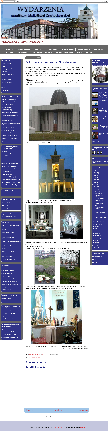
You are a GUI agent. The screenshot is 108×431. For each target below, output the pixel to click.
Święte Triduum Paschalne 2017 (10, 179)
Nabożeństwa (5, 160)
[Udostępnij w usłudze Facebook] (55, 354)
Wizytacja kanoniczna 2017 (8, 135)
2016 (95, 247)
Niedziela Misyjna (6, 107)
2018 (95, 189)
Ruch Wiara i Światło (6, 82)
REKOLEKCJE (5, 120)
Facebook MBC (38, 49)
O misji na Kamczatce (7, 270)
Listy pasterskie (5, 316)
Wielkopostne (5, 171)
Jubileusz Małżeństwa (7, 99)
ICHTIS (3, 268)
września (97, 224)
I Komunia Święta (6, 158)
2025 (95, 173)
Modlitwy (3, 248)
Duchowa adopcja (6, 202)
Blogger (82, 427)
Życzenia (3, 141)
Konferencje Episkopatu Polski (9, 310)
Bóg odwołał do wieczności (8, 216)
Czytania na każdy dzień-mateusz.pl (41, 52)
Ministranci (4, 71)
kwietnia (97, 235)
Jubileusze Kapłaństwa (7, 102)
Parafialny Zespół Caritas (8, 77)
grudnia (97, 191)
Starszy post (83, 410)
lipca (96, 228)
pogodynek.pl (95, 161)
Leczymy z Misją (96, 141)
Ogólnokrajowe (5, 329)
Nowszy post (30, 410)
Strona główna (9, 49)
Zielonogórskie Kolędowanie (8, 337)
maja (96, 233)
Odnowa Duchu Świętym (8, 74)
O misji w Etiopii (5, 273)
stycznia (97, 242)
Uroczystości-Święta (6, 168)
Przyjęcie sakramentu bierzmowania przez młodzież (101, 217)
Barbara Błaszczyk (98, 256)
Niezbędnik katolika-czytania (64, 52)
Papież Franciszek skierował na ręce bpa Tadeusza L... (100, 212)
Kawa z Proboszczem (7, 104)
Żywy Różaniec (5, 90)
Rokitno (3, 193)
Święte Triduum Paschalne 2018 (10, 182)
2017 (95, 245)
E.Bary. (95, 262)
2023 (95, 177)
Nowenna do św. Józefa (7, 251)
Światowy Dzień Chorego (8, 177)
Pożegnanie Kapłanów (7, 118)
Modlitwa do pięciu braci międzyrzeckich (7, 238)
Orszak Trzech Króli (6, 331)
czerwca (97, 231)
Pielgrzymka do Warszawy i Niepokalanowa (99, 202)
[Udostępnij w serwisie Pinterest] (57, 354)
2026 (95, 170)
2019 (95, 186)
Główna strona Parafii (23, 49)
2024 (95, 175)
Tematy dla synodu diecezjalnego (10, 284)
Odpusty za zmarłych (7, 278)
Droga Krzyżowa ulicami (7, 232)
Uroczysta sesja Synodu (7, 133)
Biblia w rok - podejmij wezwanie (10, 225)
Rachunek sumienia (6, 256)
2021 (95, 182)
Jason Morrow (59, 427)
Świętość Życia (5, 208)
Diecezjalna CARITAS (67, 49)
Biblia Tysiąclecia (22, 52)
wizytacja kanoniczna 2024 (8, 138)
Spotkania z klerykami (7, 130)
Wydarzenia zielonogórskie (8, 334)
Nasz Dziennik (9, 52)
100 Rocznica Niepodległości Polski (99, 207)
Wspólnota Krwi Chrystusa (8, 87)
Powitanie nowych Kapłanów (9, 115)
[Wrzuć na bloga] (52, 354)
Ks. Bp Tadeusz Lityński (7, 313)
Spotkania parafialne (6, 127)
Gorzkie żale (4, 235)
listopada (97, 193)
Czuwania (4, 151)
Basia (94, 259)
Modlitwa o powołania (7, 245)
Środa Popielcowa (6, 174)
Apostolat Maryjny (6, 63)
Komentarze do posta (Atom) (60, 416)
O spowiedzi (4, 253)
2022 (95, 179)
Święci (3, 287)
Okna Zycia (4, 205)
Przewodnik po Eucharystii (8, 281)
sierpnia (97, 226)
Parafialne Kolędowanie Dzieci (9, 112)
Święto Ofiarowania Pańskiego (9, 185)
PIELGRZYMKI (35, 357)
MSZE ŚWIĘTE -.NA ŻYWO (84, 52)
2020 (95, 184)
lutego (97, 240)
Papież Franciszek (6, 318)
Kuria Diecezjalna (52, 49)
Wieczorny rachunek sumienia (9, 259)
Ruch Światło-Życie (6, 85)
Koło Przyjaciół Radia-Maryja (9, 69)
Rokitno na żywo (99, 49)
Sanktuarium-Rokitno (83, 49)
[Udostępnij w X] (54, 354)
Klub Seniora (4, 66)
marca (97, 238)
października (98, 221)
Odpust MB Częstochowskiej (9, 163)
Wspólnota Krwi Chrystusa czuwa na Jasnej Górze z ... (101, 197)
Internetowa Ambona (6, 301)
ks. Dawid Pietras (6, 298)
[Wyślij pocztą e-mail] (50, 354)
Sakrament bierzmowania (8, 166)
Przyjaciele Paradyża (7, 79)
